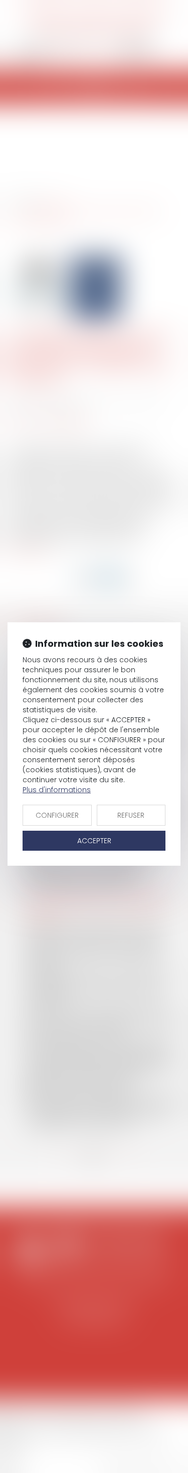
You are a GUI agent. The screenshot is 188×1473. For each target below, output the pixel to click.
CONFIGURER (57, 815)
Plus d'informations (57, 790)
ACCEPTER (94, 841)
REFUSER (130, 815)
